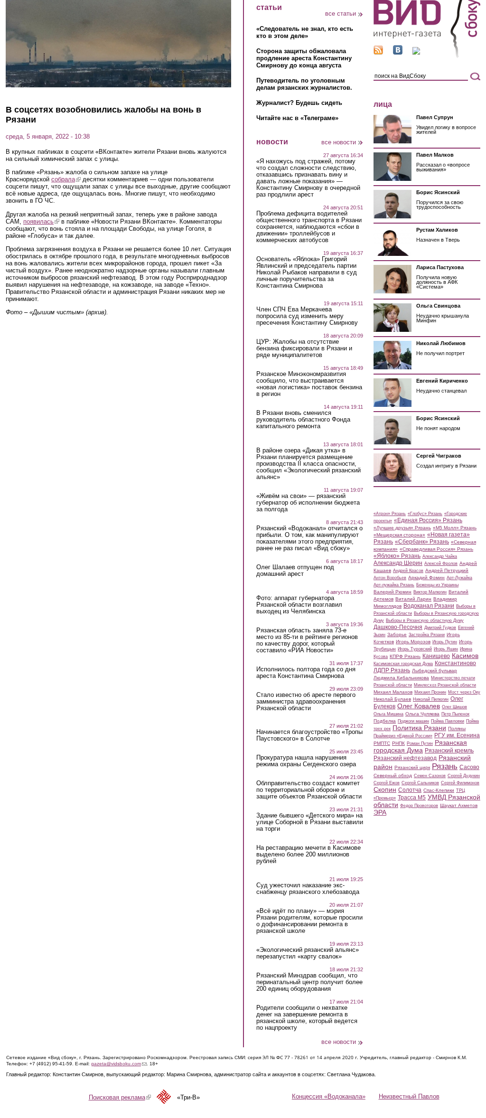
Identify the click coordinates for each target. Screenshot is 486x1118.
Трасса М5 (412, 797)
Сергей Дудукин (464, 775)
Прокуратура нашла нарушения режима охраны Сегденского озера (306, 761)
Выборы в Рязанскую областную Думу (425, 620)
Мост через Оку (464, 692)
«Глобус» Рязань (425, 513)
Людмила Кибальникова (401, 677)
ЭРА (380, 812)
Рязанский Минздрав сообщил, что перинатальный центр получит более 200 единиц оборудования (309, 982)
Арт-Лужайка (459, 577)
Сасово (469, 767)
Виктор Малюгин (430, 592)
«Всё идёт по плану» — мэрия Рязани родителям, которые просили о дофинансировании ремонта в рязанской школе (309, 921)
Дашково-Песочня (398, 627)
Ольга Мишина (388, 714)
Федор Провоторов (419, 805)
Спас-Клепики (438, 790)
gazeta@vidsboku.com (119, 1063)
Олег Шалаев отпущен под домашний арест (295, 570)
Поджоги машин (413, 721)
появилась (41, 221)
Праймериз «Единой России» (403, 735)
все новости (338, 142)
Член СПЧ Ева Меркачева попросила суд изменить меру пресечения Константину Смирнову (307, 316)
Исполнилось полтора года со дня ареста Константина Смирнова (305, 672)
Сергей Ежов (387, 782)
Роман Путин (420, 743)
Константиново (455, 663)
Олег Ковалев (418, 706)
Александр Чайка (439, 556)
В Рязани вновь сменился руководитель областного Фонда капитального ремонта (303, 420)
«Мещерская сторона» (399, 534)
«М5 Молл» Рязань (455, 527)
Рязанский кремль (449, 750)
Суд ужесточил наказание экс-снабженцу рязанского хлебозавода (307, 888)
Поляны (457, 728)
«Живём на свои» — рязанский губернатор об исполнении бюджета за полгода (308, 503)
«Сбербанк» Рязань (422, 541)
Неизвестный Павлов (409, 1096)
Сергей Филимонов (460, 782)
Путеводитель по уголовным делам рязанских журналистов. (304, 84)
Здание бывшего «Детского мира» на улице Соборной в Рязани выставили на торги (309, 822)
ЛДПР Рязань (392, 670)
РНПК (398, 743)
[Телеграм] (416, 52)
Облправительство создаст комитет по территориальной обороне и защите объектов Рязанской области (309, 790)
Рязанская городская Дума (420, 746)
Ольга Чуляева (422, 713)
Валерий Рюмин (392, 591)
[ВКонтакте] (397, 52)
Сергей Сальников (420, 782)
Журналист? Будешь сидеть (299, 102)
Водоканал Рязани (428, 605)
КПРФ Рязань (405, 656)
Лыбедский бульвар (434, 670)
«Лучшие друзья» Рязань (402, 527)
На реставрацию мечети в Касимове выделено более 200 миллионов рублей (308, 854)
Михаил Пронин (430, 692)
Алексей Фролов (441, 563)
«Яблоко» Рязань (397, 556)
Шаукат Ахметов (458, 805)
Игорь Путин (444, 641)
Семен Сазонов (430, 775)
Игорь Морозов (413, 641)
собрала (66, 179)
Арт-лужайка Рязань (394, 584)
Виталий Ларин (413, 598)
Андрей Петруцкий (446, 570)
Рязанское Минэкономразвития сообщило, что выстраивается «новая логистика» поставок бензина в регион (309, 384)
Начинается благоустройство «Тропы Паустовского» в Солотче (309, 735)
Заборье (397, 634)
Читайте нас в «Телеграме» (297, 118)
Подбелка (385, 720)
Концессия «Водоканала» (328, 1096)
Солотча (409, 790)
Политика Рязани (419, 728)
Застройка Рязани (427, 634)
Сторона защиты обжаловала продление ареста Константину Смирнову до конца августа (304, 58)
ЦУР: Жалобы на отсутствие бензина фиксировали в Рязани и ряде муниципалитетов (304, 348)
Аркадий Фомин (426, 577)
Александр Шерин (398, 563)
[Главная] (427, 56)
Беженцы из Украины (437, 584)
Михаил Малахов (393, 692)
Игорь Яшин (446, 649)
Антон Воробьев (390, 577)
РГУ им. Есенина (457, 735)
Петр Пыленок (455, 714)
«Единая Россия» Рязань (428, 520)
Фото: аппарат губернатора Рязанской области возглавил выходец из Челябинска (299, 605)
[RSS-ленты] (378, 52)
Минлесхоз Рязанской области (445, 685)
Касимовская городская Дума (403, 663)
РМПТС (382, 743)
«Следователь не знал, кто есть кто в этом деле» (304, 32)
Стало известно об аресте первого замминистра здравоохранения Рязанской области (305, 702)
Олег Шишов (454, 707)
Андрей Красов (408, 570)
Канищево (436, 656)
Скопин (385, 789)
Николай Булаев (392, 699)
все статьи (340, 13)
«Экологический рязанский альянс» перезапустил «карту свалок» (307, 953)
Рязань (445, 766)
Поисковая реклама (120, 1097)
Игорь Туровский (415, 649)
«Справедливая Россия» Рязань (436, 549)
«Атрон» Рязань (390, 513)
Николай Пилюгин (431, 699)
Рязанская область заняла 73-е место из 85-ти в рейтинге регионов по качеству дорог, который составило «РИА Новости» (307, 640)
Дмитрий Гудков (440, 627)
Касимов (465, 655)
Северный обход (393, 775)
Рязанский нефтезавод (405, 758)
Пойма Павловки (447, 721)
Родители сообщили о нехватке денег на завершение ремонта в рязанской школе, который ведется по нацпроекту (306, 1018)
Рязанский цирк (412, 767)
